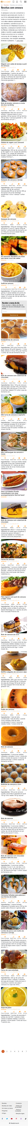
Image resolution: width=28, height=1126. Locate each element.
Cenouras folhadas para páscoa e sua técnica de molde (13, 896)
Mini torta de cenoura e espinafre (13, 415)
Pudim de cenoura (7, 709)
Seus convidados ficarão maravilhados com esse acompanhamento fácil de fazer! (13, 493)
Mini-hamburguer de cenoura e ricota (12, 453)
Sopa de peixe (6, 1007)
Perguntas (4, 1110)
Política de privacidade (18, 1106)
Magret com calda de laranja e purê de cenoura (14, 65)
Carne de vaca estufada (9, 970)
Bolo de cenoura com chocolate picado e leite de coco (12, 856)
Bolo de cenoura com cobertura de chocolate (13, 376)
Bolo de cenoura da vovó (10, 634)
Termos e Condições (18, 1110)
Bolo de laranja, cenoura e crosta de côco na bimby (13, 104)
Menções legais (20, 1113)
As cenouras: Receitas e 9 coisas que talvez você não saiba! (13, 257)
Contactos (19, 1103)
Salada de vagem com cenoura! (12, 142)
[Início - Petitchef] (2, 5)
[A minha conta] (17, 1)
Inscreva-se (14, 315)
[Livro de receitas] (13, 1)
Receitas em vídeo (7, 1105)
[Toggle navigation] (25, 2)
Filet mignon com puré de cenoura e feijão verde (13, 598)
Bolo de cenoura (7, 747)
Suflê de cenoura (7, 283)
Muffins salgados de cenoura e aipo (14, 672)
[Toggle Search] (21, 1)
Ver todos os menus (7, 1108)
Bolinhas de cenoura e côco (11, 784)
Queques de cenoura (8, 219)
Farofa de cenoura (7, 559)
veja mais (19, 40)
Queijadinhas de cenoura (10, 340)
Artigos (4, 1113)
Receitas (4, 1103)
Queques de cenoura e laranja (11, 180)
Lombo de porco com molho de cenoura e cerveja (12, 932)
